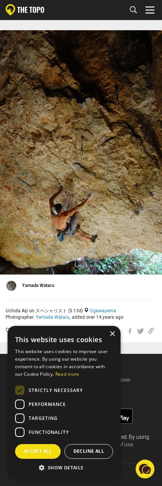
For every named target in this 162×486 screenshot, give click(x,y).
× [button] (112, 334)
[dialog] (64, 402)
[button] (64, 467)
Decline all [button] (88, 451)
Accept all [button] (38, 451)
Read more (67, 374)
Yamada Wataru (52, 317)
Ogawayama (103, 310)
